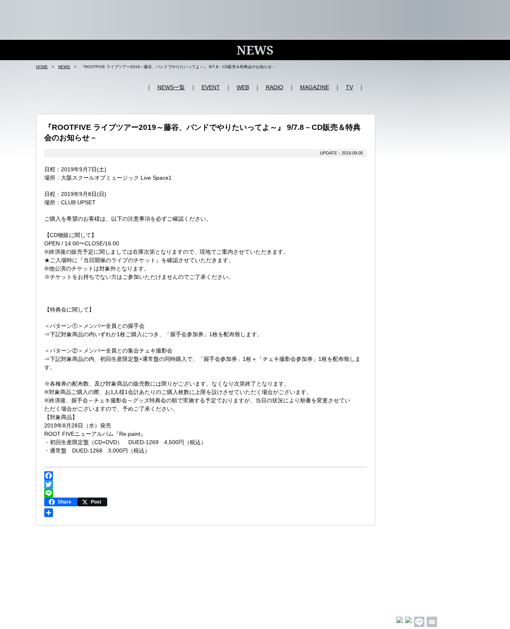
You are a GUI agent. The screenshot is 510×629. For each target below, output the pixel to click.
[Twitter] (205, 484)
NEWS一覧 (171, 87)
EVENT (211, 87)
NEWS (255, 11)
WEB (243, 87)
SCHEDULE (289, 11)
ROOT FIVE (76, 19)
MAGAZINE (314, 87)
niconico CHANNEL (462, 11)
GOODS (417, 11)
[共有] (205, 512)
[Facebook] (205, 475)
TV (349, 87)
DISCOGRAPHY (374, 11)
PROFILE (329, 11)
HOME (227, 11)
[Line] (205, 493)
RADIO (274, 87)
